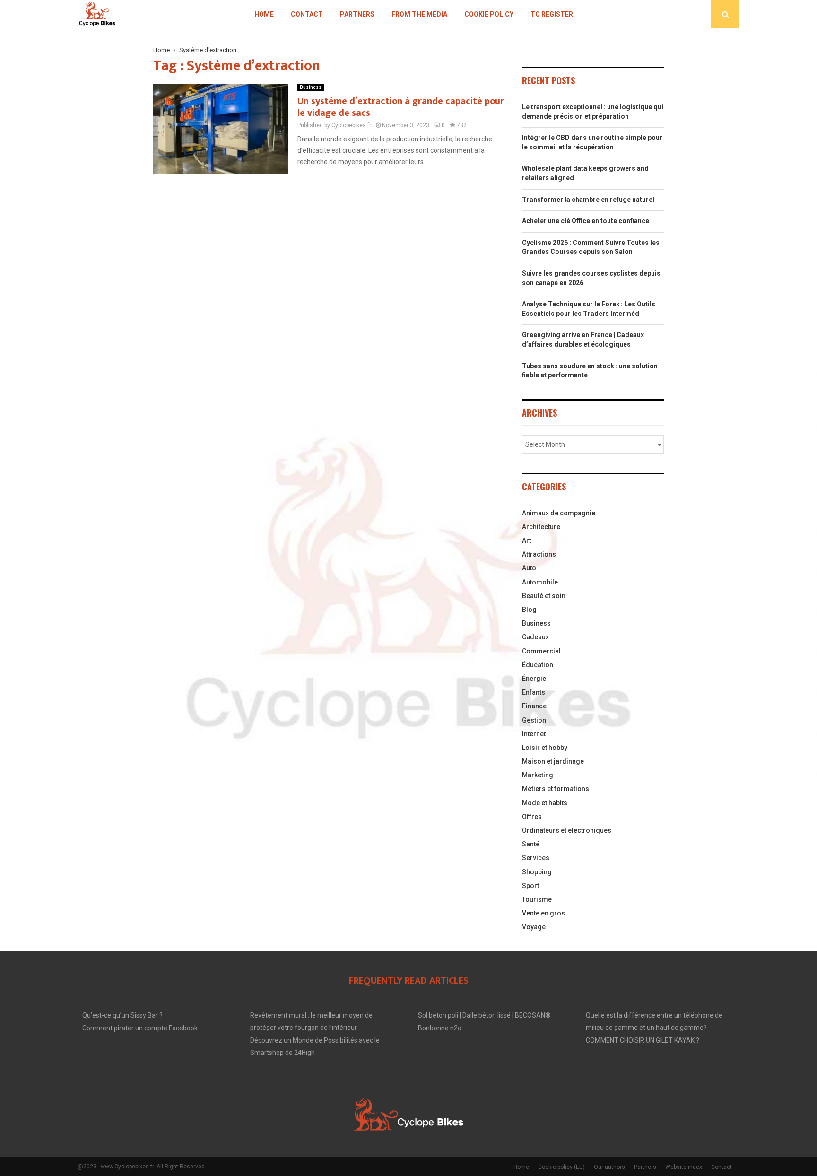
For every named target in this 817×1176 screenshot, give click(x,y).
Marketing (537, 775)
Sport (530, 885)
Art (526, 540)
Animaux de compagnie (558, 513)
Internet (534, 734)
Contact (307, 14)
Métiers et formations (555, 789)
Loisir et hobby (544, 747)
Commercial (541, 651)
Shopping (537, 872)
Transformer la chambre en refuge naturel (588, 199)
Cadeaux (535, 637)
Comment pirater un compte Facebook (140, 1028)
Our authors (609, 1167)
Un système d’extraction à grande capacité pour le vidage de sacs (400, 107)
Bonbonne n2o (439, 1028)
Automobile (540, 582)
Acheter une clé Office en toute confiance (585, 221)
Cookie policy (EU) (561, 1167)
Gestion (534, 720)
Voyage (534, 927)
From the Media (419, 14)
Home (264, 14)
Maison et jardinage (553, 761)
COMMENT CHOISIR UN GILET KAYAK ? (642, 1040)
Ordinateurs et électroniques (566, 830)
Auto (529, 568)
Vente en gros (543, 913)
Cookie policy (488, 14)
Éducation (537, 665)
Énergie (534, 678)
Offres (532, 816)
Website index (683, 1167)
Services (535, 858)
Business (311, 87)
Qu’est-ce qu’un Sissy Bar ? (122, 1015)
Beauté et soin (543, 596)
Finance (534, 706)
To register (551, 14)
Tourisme (537, 899)
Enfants (533, 692)
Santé (530, 844)
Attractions (539, 554)
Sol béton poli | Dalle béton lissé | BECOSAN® (484, 1015)
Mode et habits (544, 803)
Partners (357, 14)
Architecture (541, 527)
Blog (529, 609)
